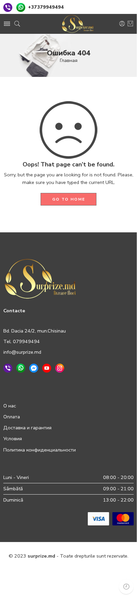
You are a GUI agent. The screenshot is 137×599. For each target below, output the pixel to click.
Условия (12, 438)
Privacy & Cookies (27, 570)
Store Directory (57, 584)
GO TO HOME (68, 199)
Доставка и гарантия (27, 427)
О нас (9, 405)
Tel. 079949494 (21, 341)
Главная (68, 60)
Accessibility (115, 570)
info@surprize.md (22, 352)
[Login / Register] (122, 24)
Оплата (11, 416)
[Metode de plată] (111, 518)
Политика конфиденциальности (39, 450)
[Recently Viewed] (126, 586)
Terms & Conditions (74, 570)
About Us (90, 584)
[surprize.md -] (77, 24)
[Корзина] (130, 24)
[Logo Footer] (40, 278)
